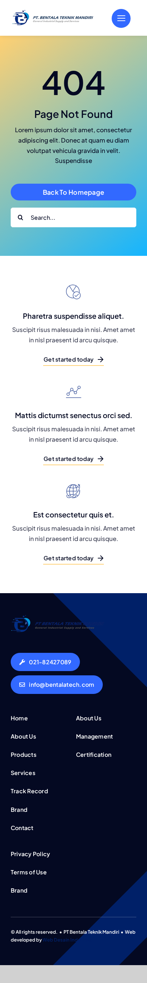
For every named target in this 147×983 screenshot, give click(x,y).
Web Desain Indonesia (67, 940)
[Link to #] (121, 18)
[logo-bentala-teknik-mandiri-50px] (53, 12)
